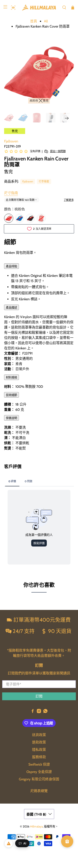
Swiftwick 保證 (39, 764)
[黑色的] (30, 218)
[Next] (67, 118)
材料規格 (11, 377)
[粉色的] (41, 218)
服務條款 (39, 757)
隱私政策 (39, 750)
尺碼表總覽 (39, 791)
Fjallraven (11, 141)
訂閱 (39, 696)
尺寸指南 (11, 193)
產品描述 (11, 307)
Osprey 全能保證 (39, 772)
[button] (12, 8)
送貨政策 (39, 735)
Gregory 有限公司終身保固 (39, 779)
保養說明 (11, 418)
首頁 (33, 21)
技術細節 (11, 395)
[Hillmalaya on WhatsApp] (45, 712)
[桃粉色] (8, 218)
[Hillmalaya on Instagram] (39, 712)
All (46, 21)
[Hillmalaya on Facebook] (33, 712)
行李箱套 (44, 181)
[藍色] (19, 218)
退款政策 (39, 742)
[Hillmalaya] (39, 7)
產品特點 (11, 266)
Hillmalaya (36, 826)
